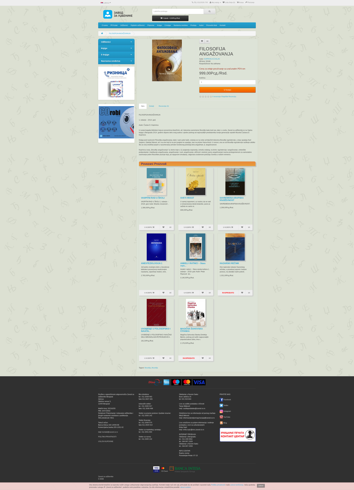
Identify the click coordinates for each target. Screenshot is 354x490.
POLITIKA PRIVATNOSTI (107, 437)
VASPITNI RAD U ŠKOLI (153, 198)
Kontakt (222, 25)
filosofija (148, 368)
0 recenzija (216, 97)
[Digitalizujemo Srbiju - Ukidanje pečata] (238, 434)
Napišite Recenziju (229, 97)
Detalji (151, 106)
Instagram (227, 411)
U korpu (227, 90)
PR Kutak (114, 25)
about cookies (185, 487)
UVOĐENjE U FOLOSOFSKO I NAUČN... (155, 330)
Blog (225, 423)
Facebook (227, 400)
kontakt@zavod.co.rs (110, 432)
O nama (105, 25)
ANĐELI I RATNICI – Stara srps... (192, 264)
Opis (143, 106)
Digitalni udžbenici (138, 25)
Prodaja (193, 25)
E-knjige (168, 25)
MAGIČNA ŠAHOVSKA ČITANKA (191, 330)
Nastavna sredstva (181, 25)
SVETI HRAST (187, 198)
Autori (201, 25)
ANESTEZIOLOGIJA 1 (151, 263)
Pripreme (150, 25)
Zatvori (260, 486)
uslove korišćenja (236, 485)
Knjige (159, 25)
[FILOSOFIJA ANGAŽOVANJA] (167, 60)
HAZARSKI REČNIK (229, 263)
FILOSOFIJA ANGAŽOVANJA (120, 33)
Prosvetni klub (211, 25)
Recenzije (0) (164, 106)
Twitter (225, 405)
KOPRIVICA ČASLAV (212, 59)
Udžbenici (124, 25)
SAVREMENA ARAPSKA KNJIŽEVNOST (232, 199)
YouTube (226, 417)
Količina (202, 78)
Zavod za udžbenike (105, 477)
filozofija (155, 368)
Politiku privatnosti (218, 485)
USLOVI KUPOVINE (105, 441)
